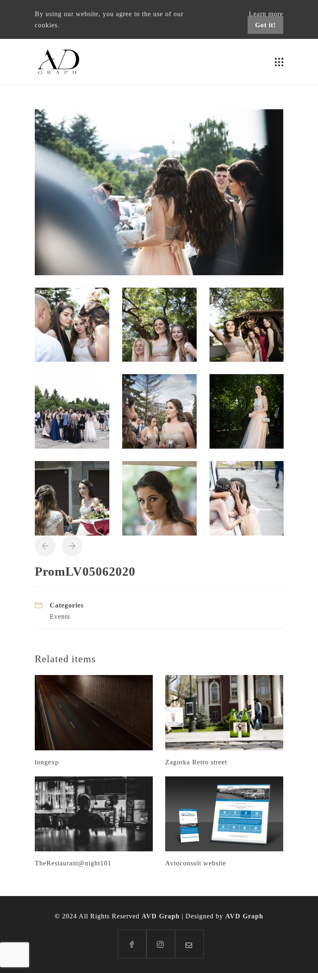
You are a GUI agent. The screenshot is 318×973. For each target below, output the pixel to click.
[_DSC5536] (247, 323)
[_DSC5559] (159, 410)
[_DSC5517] (72, 323)
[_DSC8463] (159, 497)
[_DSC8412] (72, 497)
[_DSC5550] (72, 410)
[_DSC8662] (247, 497)
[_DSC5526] (159, 323)
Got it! (265, 25)
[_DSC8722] (159, 191)
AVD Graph (161, 916)
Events (60, 616)
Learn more (266, 13)
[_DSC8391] (247, 410)
